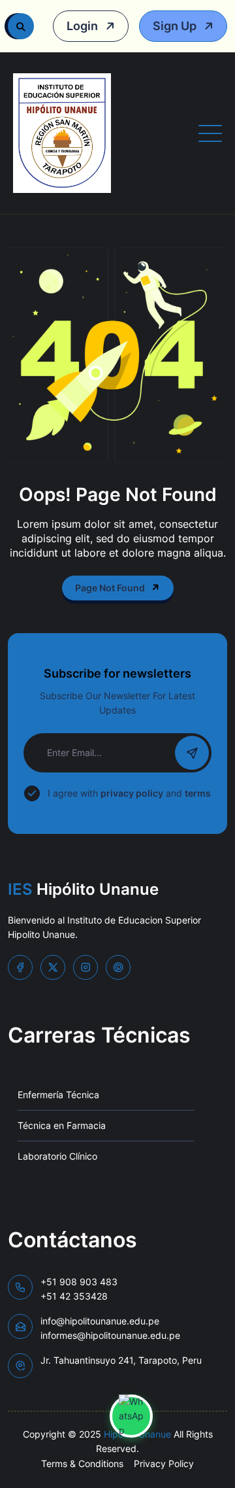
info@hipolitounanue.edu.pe (110, 1328)
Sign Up (176, 26)
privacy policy (132, 793)
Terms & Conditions (82, 1463)
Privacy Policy (164, 1463)
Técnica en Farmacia (62, 1125)
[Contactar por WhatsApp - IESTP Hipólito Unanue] (131, 1416)
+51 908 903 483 (79, 1289)
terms (198, 793)
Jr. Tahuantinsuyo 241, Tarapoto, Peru (121, 1360)
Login (84, 26)
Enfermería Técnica (58, 1094)
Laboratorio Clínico (57, 1156)
